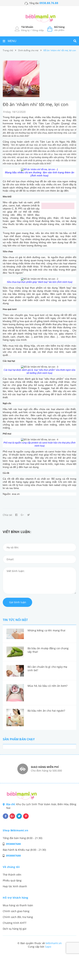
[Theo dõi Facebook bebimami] (5, 816)
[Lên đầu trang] (69, 943)
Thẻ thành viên (12, 874)
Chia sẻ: (7, 515)
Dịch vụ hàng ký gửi (14, 928)
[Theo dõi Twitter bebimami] (19, 816)
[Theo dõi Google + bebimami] (12, 816)
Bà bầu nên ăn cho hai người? (46, 710)
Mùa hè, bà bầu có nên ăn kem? (47, 685)
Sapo (48, 946)
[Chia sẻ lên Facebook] (16, 515)
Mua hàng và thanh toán (18, 905)
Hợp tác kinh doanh (15, 886)
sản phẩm (59, 28)
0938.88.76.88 (49, 3)
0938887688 (13, 844)
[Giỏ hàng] (49, 28)
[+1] (22, 515)
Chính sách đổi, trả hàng (18, 917)
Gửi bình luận (17, 602)
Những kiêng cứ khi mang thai (46, 630)
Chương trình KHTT (14, 923)
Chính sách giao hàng (16, 911)
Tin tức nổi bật (15, 620)
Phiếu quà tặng (12, 880)
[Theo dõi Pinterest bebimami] (26, 816)
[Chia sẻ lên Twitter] (28, 515)
